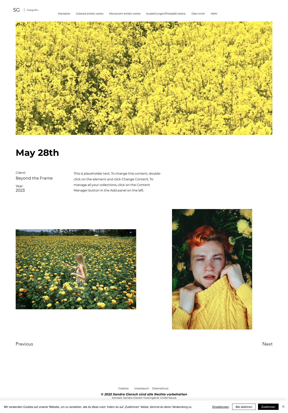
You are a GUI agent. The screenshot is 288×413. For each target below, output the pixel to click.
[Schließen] (283, 407)
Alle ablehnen (243, 407)
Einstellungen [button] (220, 407)
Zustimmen (268, 407)
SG (16, 10)
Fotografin (32, 10)
